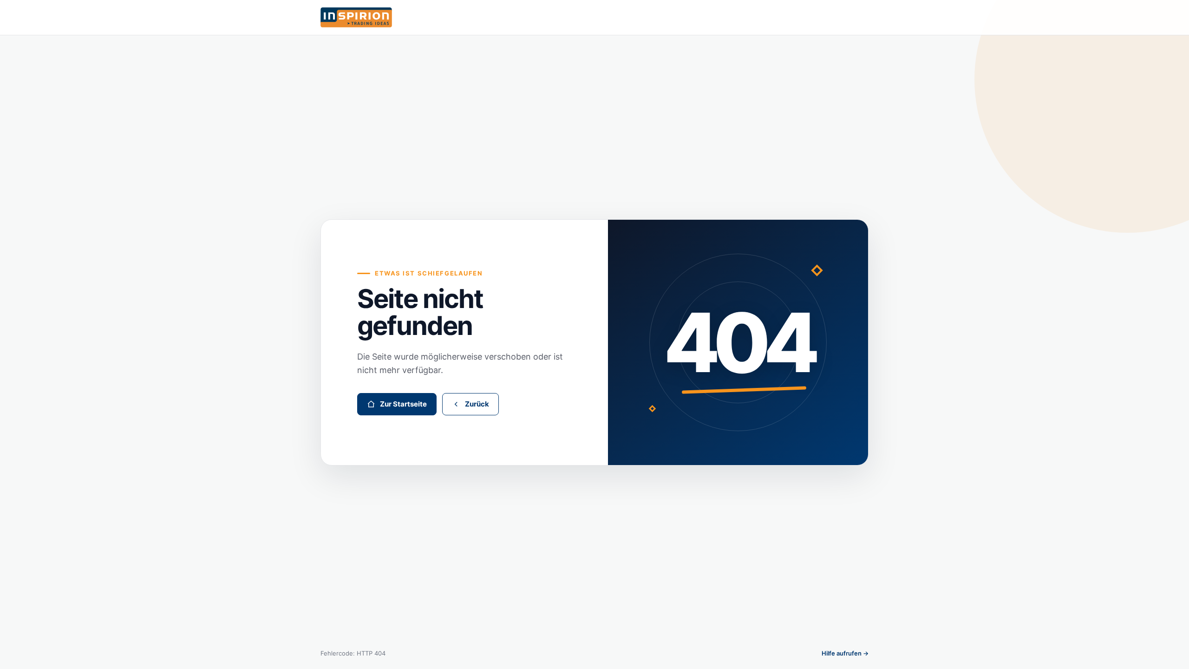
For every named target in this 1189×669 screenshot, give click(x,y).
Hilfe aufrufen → (845, 653)
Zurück (477, 404)
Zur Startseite (403, 404)
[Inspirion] (594, 17)
